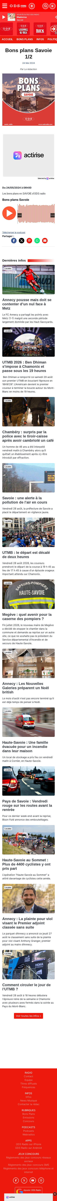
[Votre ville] (32, 6)
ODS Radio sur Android (28, 1147)
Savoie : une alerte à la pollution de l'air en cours (24, 500)
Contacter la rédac (28, 1104)
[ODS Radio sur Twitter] (24, 1180)
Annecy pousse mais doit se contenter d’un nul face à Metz (26, 304)
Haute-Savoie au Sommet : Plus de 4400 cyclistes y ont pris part (26, 864)
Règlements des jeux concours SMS (28, 1164)
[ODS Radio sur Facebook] (16, 1180)
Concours (28, 1121)
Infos (40, 39)
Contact (28, 1076)
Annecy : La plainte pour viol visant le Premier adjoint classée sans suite (27, 923)
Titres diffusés (28, 1083)
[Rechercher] (45, 6)
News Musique (28, 1100)
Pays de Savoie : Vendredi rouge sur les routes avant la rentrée (27, 805)
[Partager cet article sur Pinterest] (28, 242)
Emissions (28, 1117)
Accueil (7, 39)
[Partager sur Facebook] (13, 242)
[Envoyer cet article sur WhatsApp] (36, 242)
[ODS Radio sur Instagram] (41, 1180)
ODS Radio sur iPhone (28, 1144)
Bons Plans (25, 39)
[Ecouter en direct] (52, 6)
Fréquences (28, 1087)
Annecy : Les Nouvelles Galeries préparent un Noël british (25, 688)
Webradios (28, 1134)
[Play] (4, 17)
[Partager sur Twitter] (20, 242)
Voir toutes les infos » (28, 1015)
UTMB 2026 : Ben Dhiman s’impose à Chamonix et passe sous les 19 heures (24, 366)
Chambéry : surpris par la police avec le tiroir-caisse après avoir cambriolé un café (28, 436)
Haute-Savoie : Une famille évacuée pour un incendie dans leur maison (25, 746)
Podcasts (28, 1130)
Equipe (29, 1079)
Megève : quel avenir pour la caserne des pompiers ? (27, 616)
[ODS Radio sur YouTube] (33, 1180)
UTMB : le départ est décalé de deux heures (26, 554)
